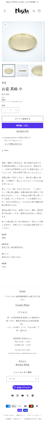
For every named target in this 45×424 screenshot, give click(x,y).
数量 (3, 105)
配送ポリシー (18, 419)
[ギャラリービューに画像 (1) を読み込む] (8, 70)
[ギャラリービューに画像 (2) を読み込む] (22, 70)
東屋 (4, 82)
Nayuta (23, 291)
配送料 (4, 99)
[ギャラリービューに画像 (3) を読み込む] (36, 70)
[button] (4, 11)
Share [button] (6, 150)
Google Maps (23, 305)
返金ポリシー (21, 415)
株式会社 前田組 (22, 365)
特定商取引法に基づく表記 (33, 419)
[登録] (35, 379)
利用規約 (9, 419)
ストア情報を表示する (13, 144)
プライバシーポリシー (34, 415)
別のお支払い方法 (23, 131)
